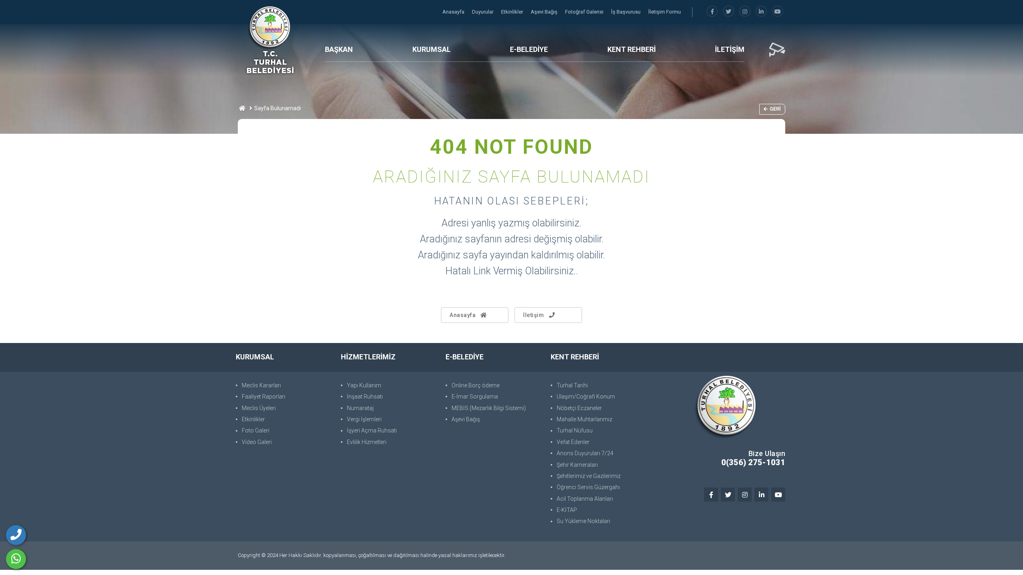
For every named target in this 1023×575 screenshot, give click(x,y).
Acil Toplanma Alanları (585, 499)
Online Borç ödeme (476, 385)
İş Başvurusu (626, 12)
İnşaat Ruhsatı (365, 396)
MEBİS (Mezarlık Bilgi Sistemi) (489, 408)
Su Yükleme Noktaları (583, 521)
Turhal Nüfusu (575, 430)
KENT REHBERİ (631, 49)
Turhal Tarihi (572, 385)
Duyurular (483, 12)
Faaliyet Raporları (263, 396)
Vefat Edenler (573, 442)
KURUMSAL (431, 49)
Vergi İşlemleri (364, 419)
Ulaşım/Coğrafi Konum (586, 396)
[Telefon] (16, 535)
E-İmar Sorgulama (475, 396)
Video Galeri (257, 442)
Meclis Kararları (261, 385)
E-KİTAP (567, 510)
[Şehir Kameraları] (777, 50)
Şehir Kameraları (577, 465)
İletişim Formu (664, 12)
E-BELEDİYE (529, 49)
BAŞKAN (339, 49)
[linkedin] (761, 12)
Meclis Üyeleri (259, 408)
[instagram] (744, 12)
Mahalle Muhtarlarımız (584, 419)
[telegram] (728, 12)
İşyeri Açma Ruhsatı (372, 430)
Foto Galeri (255, 430)
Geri (775, 109)
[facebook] (712, 12)
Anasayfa (454, 12)
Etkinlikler (512, 12)
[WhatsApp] (16, 559)
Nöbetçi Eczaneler (579, 408)
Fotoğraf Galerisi (585, 12)
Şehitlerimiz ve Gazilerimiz (589, 476)
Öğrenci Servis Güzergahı (588, 487)
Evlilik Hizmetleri (366, 442)
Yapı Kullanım (364, 385)
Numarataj (360, 408)
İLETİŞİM (729, 49)
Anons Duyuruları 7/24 (585, 453)
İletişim (533, 315)
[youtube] (777, 12)
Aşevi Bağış (545, 12)
